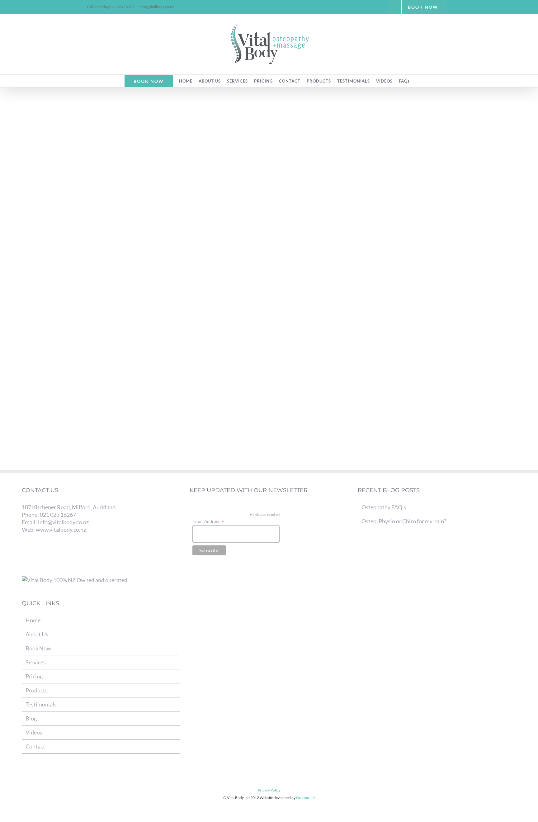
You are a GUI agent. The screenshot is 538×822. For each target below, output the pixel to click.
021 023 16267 (58, 514)
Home (33, 620)
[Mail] (56, 552)
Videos (34, 732)
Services (36, 662)
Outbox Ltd (305, 797)
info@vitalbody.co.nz (156, 6)
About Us (37, 634)
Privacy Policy (269, 790)
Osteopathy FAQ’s (383, 507)
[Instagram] (45, 552)
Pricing (34, 676)
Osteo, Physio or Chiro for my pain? (403, 521)
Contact (35, 746)
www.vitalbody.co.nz (61, 529)
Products (37, 690)
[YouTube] (35, 552)
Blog (31, 718)
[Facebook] (25, 552)
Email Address (208, 522)
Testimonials (41, 704)
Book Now (38, 648)
